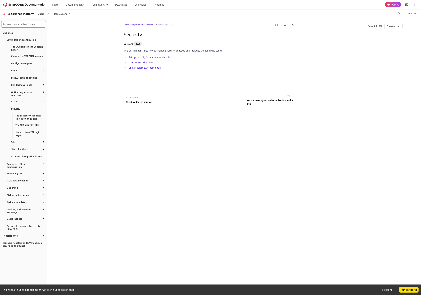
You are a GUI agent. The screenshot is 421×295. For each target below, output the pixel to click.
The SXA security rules (141, 62)
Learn (55, 4)
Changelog (141, 4)
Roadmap (159, 4)
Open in (391, 26)
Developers (60, 13)
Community (99, 4)
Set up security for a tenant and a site (149, 57)
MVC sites (163, 24)
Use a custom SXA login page (145, 67)
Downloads (121, 4)
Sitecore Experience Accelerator (139, 24)
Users (41, 13)
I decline (387, 290)
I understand (409, 290)
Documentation (74, 4)
